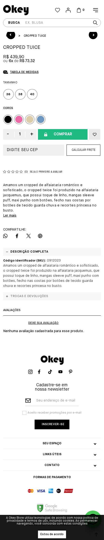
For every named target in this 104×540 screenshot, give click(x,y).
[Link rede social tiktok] (52, 372)
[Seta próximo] (93, 34)
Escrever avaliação (43, 323)
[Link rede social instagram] (32, 372)
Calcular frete (84, 150)
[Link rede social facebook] (42, 372)
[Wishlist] (57, 10)
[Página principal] (27, 10)
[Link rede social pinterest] (72, 372)
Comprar (63, 134)
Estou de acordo (52, 534)
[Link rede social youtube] (62, 372)
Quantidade (19, 134)
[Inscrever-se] (52, 424)
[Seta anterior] (11, 34)
